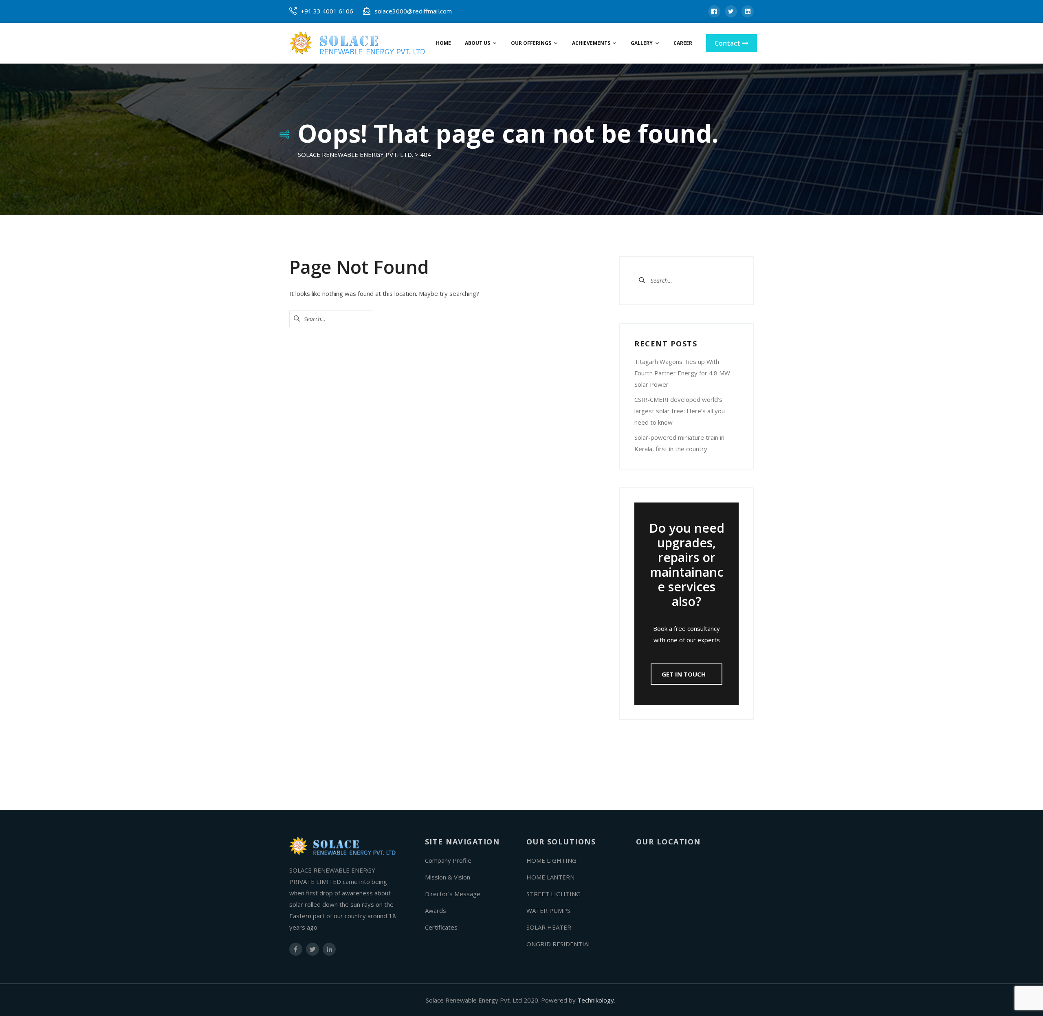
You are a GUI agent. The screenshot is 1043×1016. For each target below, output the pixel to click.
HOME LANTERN (550, 877)
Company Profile (448, 860)
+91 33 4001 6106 (327, 11)
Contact (728, 43)
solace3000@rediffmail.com (413, 11)
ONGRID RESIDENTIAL (558, 944)
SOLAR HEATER (548, 927)
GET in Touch (684, 674)
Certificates (441, 927)
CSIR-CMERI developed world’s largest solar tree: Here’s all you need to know (679, 410)
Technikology (595, 1000)
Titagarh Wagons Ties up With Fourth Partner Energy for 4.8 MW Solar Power (682, 372)
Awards (435, 910)
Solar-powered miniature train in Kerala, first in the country (679, 443)
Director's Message (452, 894)
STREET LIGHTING (553, 894)
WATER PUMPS (548, 910)
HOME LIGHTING (551, 860)
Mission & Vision (447, 877)
